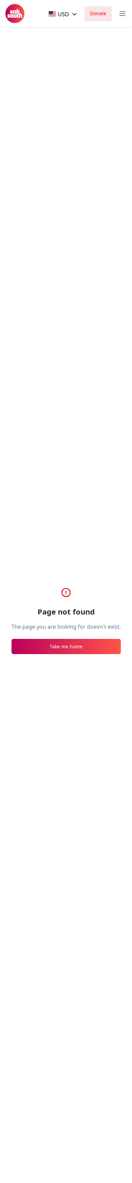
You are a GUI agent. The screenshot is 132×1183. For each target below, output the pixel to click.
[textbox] (59, 14)
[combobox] (63, 14)
